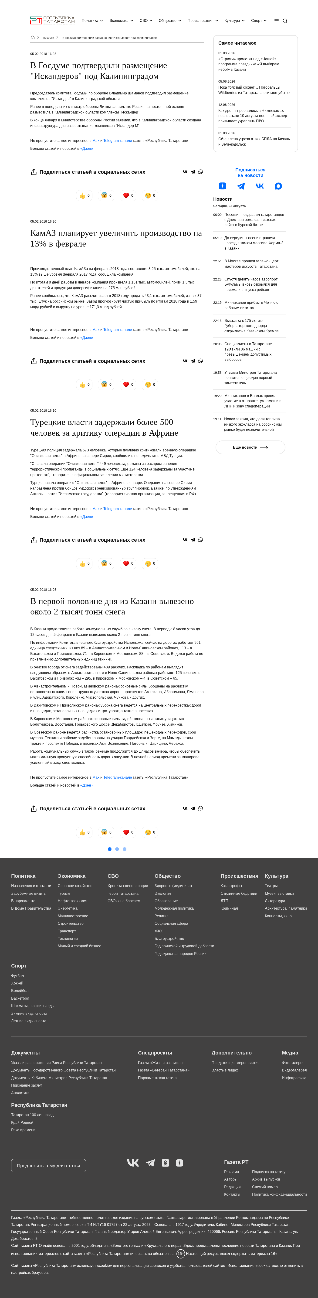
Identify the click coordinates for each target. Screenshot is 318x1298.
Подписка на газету (268, 1172)
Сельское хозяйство (75, 886)
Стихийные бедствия (239, 893)
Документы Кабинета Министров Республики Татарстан (59, 1078)
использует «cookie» (94, 1266)
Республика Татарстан (39, 1105)
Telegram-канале (117, 141)
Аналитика (20, 1093)
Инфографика (294, 1078)
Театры (271, 886)
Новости (223, 199)
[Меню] (276, 20)
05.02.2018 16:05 (43, 589)
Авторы (230, 1179)
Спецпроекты (155, 1053)
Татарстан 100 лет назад (32, 1115)
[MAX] (278, 186)
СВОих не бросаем (124, 901)
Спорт (256, 21)
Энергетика (68, 908)
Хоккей (17, 983)
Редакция (232, 1187)
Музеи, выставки (279, 893)
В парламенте (23, 901)
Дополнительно (232, 1053)
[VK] (133, 1163)
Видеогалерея (294, 1070)
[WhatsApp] (200, 171)
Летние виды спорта (28, 1021)
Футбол (17, 976)
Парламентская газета (157, 1078)
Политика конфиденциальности (279, 1194)
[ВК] (259, 186)
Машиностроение (73, 916)
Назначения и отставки (31, 886)
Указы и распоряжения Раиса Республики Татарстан (56, 1063)
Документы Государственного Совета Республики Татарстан (63, 1070)
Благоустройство (169, 939)
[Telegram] (192, 171)
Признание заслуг (26, 1085)
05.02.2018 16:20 (43, 221)
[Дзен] (222, 186)
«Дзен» (86, 148)
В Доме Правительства (31, 908)
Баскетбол (20, 998)
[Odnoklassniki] (165, 1163)
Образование (166, 901)
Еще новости (245, 447)
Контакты (232, 1194)
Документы (25, 1053)
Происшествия (200, 21)
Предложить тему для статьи (48, 1165)
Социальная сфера (171, 923)
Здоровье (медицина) (173, 886)
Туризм (64, 893)
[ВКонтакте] (185, 171)
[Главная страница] (52, 21)
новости (48, 37)
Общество (167, 21)
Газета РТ (236, 1162)
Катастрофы (231, 886)
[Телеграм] (241, 186)
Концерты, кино (278, 916)
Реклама (231, 1172)
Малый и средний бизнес (79, 946)
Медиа (290, 1053)
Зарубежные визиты (29, 893)
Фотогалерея (293, 1063)
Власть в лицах (225, 1070)
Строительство (71, 923)
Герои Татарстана (123, 893)
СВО (144, 21)
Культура (232, 21)
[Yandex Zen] (179, 1163)
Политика (90, 21)
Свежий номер (265, 1187)
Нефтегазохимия (72, 901)
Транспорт (67, 931)
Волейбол (19, 991)
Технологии (68, 939)
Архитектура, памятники (286, 908)
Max (95, 141)
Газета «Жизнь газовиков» (161, 1063)
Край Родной (22, 1122)
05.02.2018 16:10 (43, 410)
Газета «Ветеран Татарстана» (163, 1070)
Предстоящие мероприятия (236, 1063)
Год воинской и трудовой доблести (184, 946)
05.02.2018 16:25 (43, 53)
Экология (163, 893)
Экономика (119, 21)
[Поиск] (285, 20)
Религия (162, 916)
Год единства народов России (180, 954)
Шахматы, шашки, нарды (32, 1006)
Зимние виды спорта (29, 1013)
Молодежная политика (174, 908)
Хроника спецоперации (128, 886)
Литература (275, 901)
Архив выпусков (266, 1179)
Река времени (23, 1130)
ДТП (224, 901)
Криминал (229, 908)
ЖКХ (159, 931)
